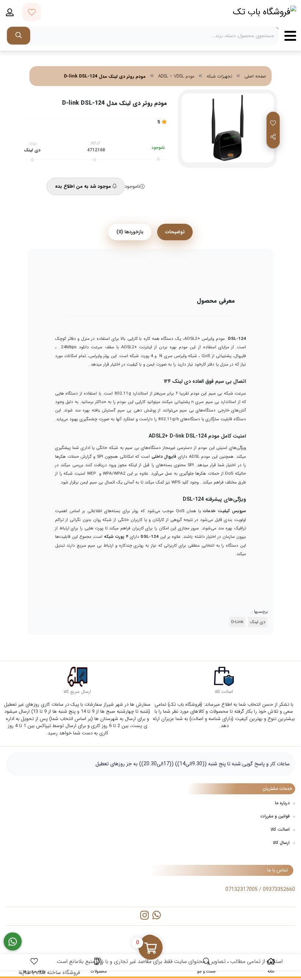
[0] (150, 948)
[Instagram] (144, 916)
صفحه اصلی (255, 76)
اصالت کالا (280, 829)
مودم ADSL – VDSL (176, 76)
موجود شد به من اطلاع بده (83, 186)
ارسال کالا (281, 842)
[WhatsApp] (156, 916)
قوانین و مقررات (275, 816)
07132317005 (241, 889)
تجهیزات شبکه (219, 76)
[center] (18, 35)
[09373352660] (13, 941)
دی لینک (32, 150)
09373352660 (279, 889)
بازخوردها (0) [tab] (130, 232)
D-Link (237, 622)
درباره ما (282, 802)
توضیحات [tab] (175, 232)
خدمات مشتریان (277, 788)
